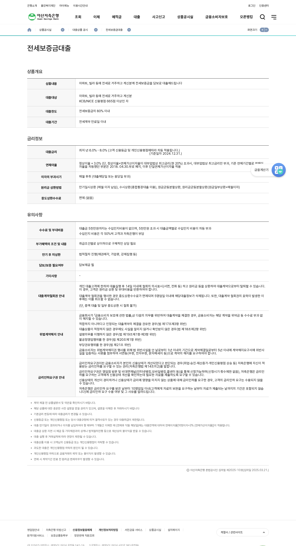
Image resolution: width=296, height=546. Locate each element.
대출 (137, 17)
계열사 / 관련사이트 (232, 532)
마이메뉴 (64, 6)
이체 (96, 17)
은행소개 (32, 6)
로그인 (251, 6)
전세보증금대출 (114, 30)
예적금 (117, 17)
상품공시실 (185, 17)
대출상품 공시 (80, 30)
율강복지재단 (48, 6)
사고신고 (158, 17)
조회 (78, 17)
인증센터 (264, 6)
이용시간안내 (80, 6)
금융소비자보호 (216, 17)
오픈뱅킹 (246, 17)
